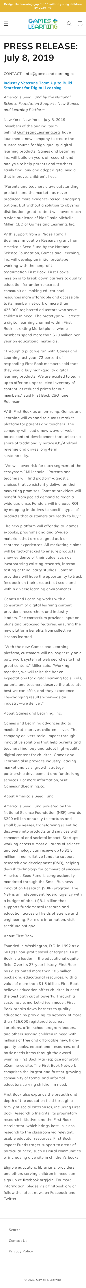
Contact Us (18, 1240)
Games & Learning (49, 1279)
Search (15, 1230)
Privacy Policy (21, 1251)
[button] (6, 23)
